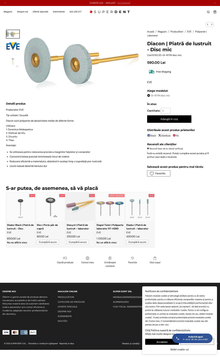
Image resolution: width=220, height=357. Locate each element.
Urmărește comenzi (110, 264)
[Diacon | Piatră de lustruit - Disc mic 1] (13, 46)
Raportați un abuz (66, 343)
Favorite (132, 262)
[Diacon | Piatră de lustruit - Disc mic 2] (13, 61)
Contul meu (87, 262)
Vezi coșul (155, 262)
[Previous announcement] (5, 2)
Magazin (8, 11)
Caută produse (65, 262)
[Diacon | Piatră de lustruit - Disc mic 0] (13, 34)
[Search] (208, 11)
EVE (189, 31)
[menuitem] (207, 24)
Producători (176, 31)
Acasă (150, 31)
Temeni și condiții (131, 343)
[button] (158, 173)
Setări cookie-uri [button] (179, 349)
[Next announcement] (214, 2)
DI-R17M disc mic (160, 95)
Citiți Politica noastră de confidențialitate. (168, 330)
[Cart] (214, 11)
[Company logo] (110, 12)
